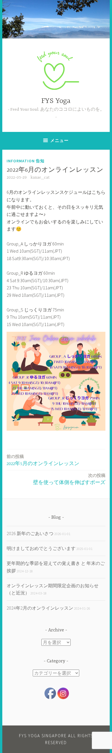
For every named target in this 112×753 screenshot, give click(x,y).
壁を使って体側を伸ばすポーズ (69, 479)
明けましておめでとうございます (41, 548)
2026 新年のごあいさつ (30, 533)
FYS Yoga (56, 101)
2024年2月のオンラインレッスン (40, 608)
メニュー (59, 140)
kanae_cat (40, 177)
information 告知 (26, 160)
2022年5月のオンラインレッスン (43, 460)
